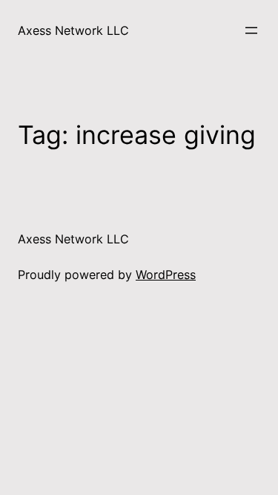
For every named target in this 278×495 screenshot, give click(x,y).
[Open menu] (251, 30)
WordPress (166, 274)
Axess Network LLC (73, 30)
